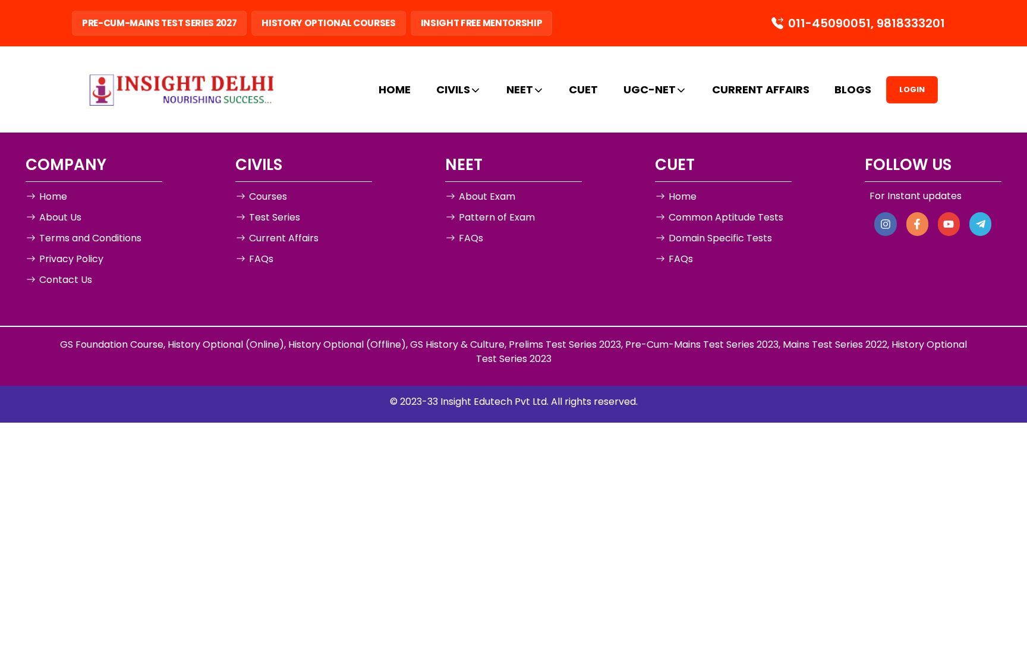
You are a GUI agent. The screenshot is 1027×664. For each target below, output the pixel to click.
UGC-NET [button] (649, 89)
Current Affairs (284, 238)
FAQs (261, 259)
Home (53, 196)
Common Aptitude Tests (726, 217)
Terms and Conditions (90, 238)
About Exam (487, 196)
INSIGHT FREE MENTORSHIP (482, 23)
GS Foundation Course (111, 344)
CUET (583, 89)
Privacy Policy (71, 259)
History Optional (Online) (226, 344)
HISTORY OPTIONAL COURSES (328, 23)
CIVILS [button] (453, 89)
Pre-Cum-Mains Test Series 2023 (702, 344)
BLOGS (852, 89)
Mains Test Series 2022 (835, 344)
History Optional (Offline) (347, 344)
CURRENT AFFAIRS (760, 89)
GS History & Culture (457, 344)
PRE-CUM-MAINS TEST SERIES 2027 (159, 23)
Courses (268, 196)
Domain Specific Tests (720, 238)
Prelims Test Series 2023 (565, 344)
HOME (395, 89)
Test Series (274, 217)
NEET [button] (519, 89)
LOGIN (912, 89)
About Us (60, 217)
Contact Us (65, 280)
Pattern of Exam (497, 217)
